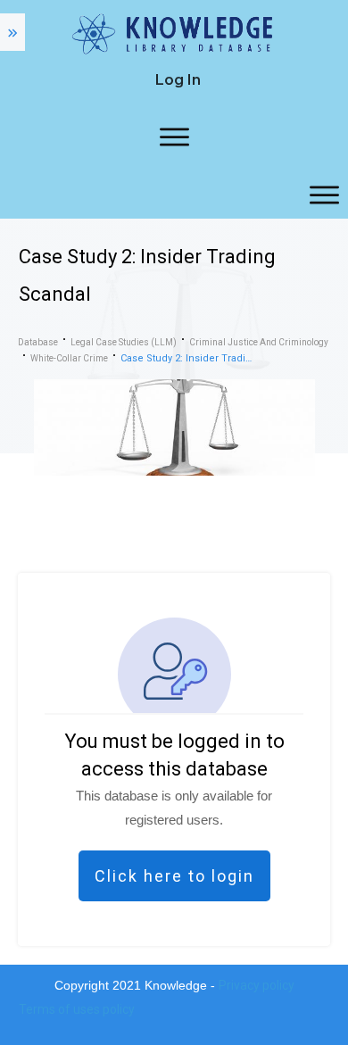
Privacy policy (256, 985)
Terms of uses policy (77, 1009)
